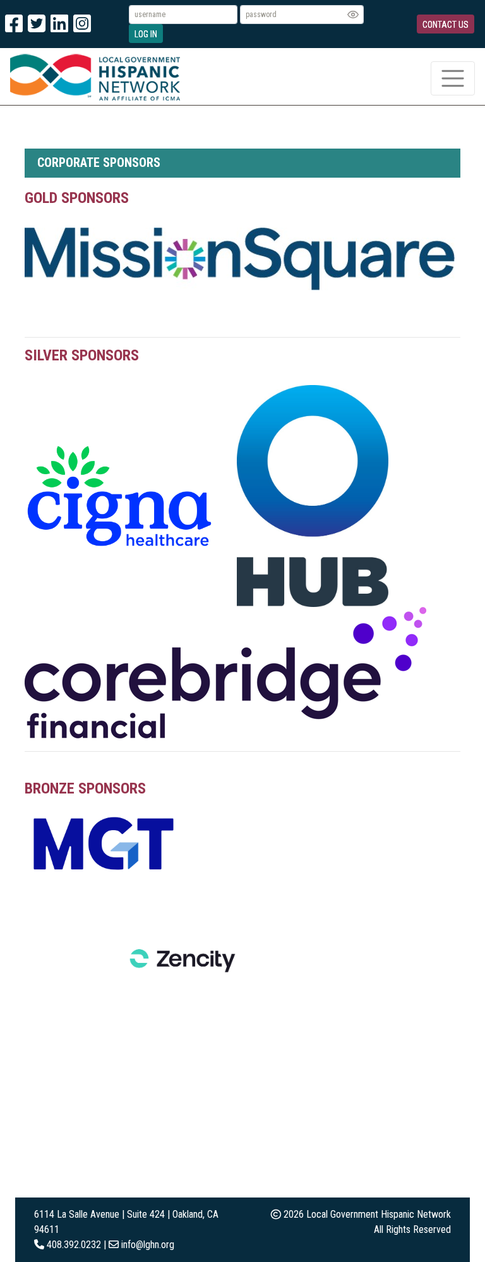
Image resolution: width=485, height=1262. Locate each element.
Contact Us (445, 25)
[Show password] (353, 14)
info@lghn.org (147, 1245)
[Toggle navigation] (453, 78)
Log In (146, 34)
